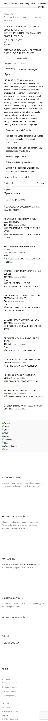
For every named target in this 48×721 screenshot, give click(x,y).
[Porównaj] (7, 215)
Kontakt (5, 716)
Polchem (40, 183)
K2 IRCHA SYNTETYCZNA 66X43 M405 (22, 360)
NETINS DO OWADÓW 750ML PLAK (20, 375)
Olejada (7, 14)
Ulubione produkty (9, 696)
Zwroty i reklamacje (9, 683)
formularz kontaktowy (28, 564)
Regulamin (6, 707)
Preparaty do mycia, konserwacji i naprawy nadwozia (22, 19)
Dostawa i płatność (9, 691)
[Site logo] (24, 3)
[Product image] (24, 236)
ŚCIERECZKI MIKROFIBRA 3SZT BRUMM (23, 406)
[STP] (24, 436)
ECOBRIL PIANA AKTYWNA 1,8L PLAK (21, 320)
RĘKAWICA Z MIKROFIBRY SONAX (20, 390)
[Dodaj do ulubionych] (13, 215)
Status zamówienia (9, 687)
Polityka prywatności (10, 711)
